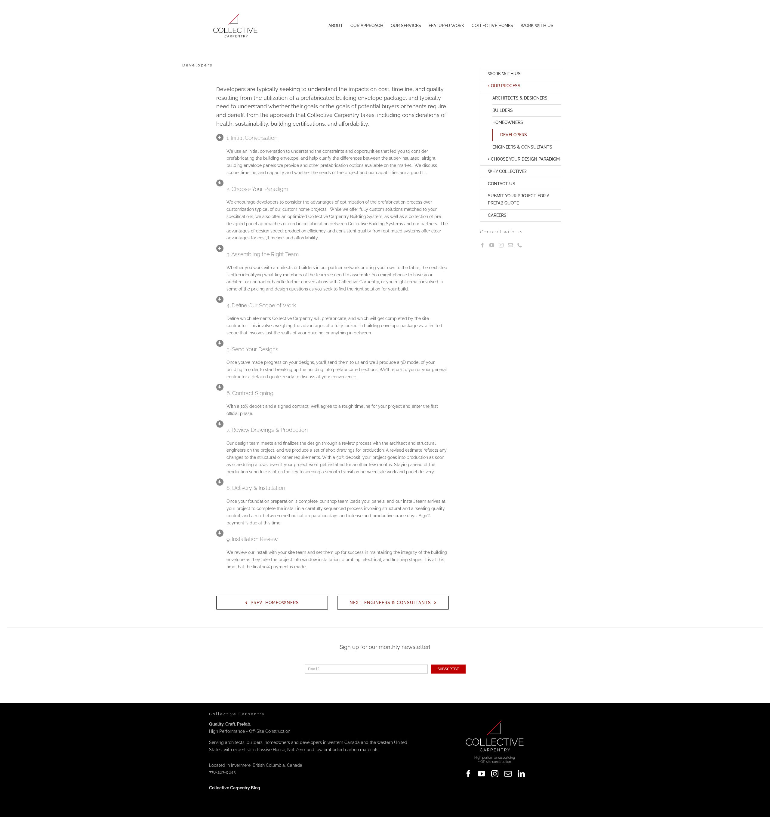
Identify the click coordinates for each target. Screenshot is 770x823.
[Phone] (519, 245)
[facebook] (468, 773)
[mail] (508, 773)
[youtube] (481, 773)
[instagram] (494, 773)
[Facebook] (482, 245)
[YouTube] (491, 245)
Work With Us (504, 73)
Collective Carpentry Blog (234, 787)
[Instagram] (501, 245)
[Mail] (510, 245)
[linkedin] (521, 773)
